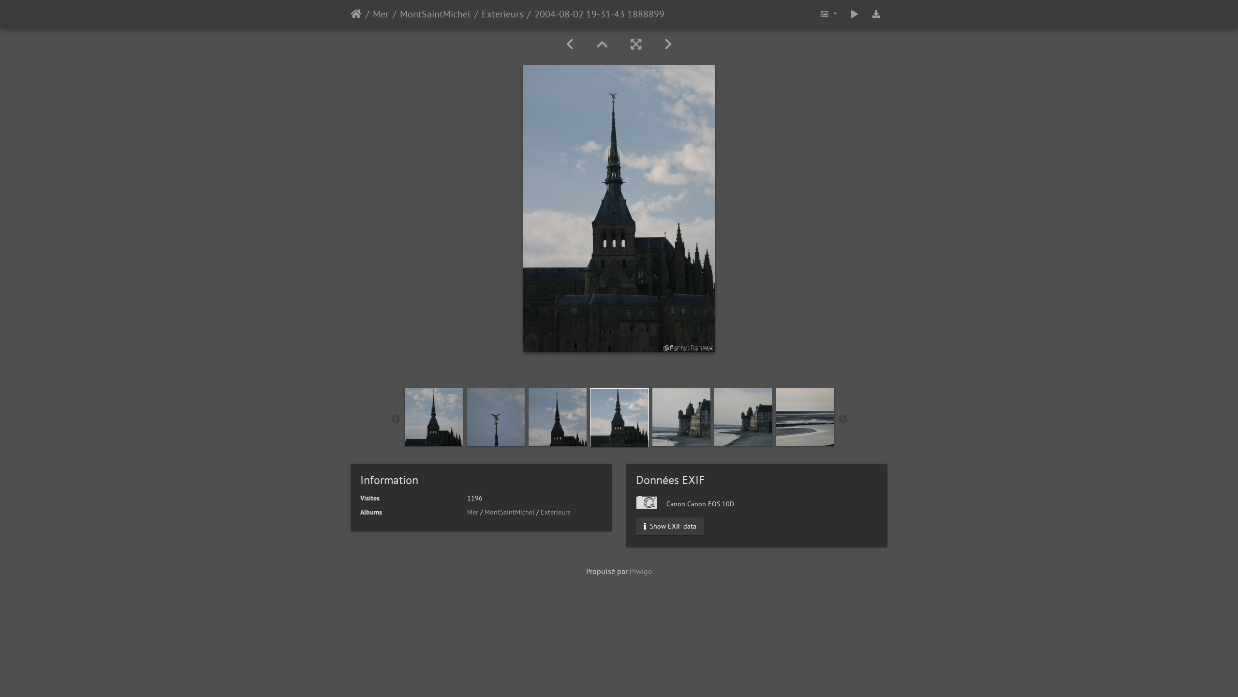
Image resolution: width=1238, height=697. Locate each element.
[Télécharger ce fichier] (876, 14)
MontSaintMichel (435, 14)
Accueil (356, 14)
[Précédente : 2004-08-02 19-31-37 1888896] (569, 44)
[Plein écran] (636, 44)
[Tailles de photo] (828, 14)
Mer (381, 14)
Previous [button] (395, 419)
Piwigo (641, 571)
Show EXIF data (672, 526)
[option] (434, 417)
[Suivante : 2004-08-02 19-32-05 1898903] (668, 44)
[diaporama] (854, 14)
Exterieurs (502, 14)
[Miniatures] (602, 44)
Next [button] (843, 419)
